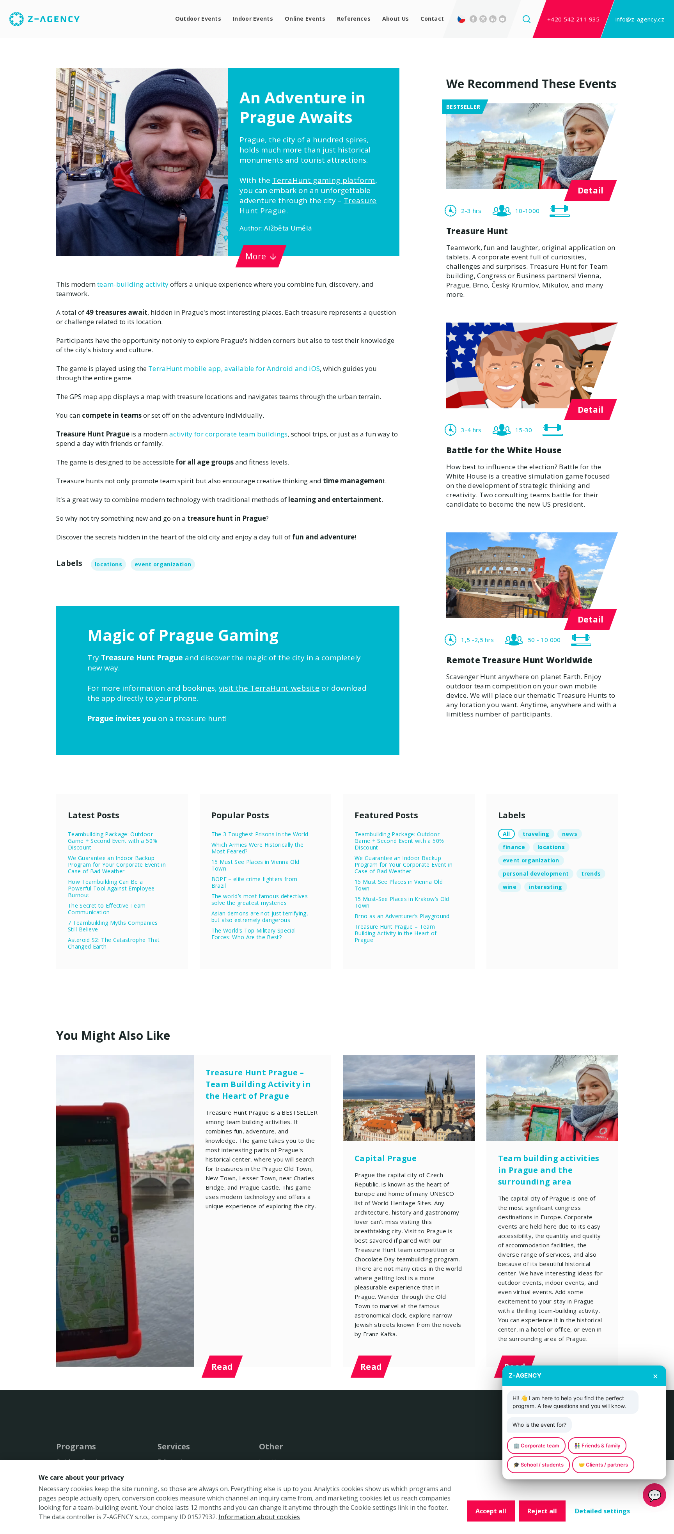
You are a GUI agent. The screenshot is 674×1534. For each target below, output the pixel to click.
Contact (429, 19)
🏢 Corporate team (536, 1445)
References (349, 19)
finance (514, 849)
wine (509, 888)
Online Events (299, 19)
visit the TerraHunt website (269, 690)
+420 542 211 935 (573, 19)
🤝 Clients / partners (603, 1464)
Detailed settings (602, 1511)
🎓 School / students (538, 1464)
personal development (536, 875)
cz (462, 19)
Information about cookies (259, 1517)
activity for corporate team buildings (228, 435)
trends (591, 875)
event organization (163, 566)
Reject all (542, 1511)
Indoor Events (245, 19)
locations (108, 566)
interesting (545, 888)
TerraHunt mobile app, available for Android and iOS (234, 370)
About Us (392, 19)
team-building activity (132, 286)
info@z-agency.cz (639, 19)
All (506, 835)
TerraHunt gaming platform (323, 182)
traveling (536, 835)
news (569, 835)
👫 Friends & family (597, 1445)
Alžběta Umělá (288, 229)
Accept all (490, 1511)
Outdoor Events (188, 19)
